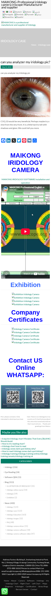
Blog (7, 482)
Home (6, 581)
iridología (10, 494)
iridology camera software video (19, 534)
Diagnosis (9, 586)
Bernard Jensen (22, 589)
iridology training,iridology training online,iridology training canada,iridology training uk (24, 454)
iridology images (13, 518)
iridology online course (15, 490)
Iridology (40, 581)
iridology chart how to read (14, 446)
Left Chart (36, 583)
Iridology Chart (12, 583)
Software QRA (11, 477)
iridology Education (14, 515)
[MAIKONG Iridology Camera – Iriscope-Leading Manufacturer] (19, 32)
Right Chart (25, 583)
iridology (8, 467)
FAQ (8, 522)
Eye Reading (10, 472)
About (13, 581)
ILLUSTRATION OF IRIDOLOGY (19, 486)
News (33, 44)
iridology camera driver (15, 526)
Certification (31, 586)
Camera (21, 581)
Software (30, 581)
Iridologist (19, 586)
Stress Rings (43, 586)
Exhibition (10, 498)
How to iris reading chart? (13, 443)
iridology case (44, 44)
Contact (34, 589)
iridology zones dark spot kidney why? (19, 448)
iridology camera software (16, 530)
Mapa (44, 583)
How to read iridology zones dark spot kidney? (22, 451)
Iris (47, 581)
